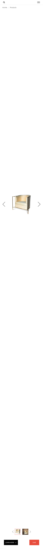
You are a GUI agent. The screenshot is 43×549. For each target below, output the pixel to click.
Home (4, 7)
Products (13, 7)
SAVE (34, 542)
